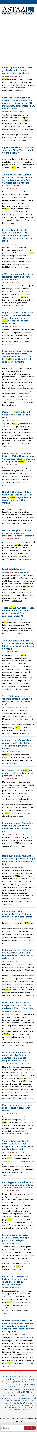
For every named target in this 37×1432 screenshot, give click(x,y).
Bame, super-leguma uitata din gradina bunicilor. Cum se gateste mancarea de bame (17, 70)
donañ (17, 1398)
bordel (24, 1398)
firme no (10, 1409)
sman (3, 1398)
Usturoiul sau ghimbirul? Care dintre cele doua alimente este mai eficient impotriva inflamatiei (18, 533)
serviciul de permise (11, 1382)
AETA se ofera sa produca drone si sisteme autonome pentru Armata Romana (18, 277)
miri (3, 1384)
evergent (14, 1376)
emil (18, 1392)
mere (32, 1382)
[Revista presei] (18, 14)
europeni (30, 1407)
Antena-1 (20, 420)
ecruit (21, 1376)
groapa (25, 1384)
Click (19, 326)
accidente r (6, 1405)
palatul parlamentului (13, 1400)
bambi (13, 1403)
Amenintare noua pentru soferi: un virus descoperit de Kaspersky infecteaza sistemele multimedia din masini (18, 644)
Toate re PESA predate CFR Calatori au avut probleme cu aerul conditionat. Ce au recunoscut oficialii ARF (18, 611)
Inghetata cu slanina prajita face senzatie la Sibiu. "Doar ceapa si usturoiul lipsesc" (18, 150)
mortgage (16, 1405)
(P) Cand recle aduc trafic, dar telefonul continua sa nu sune (17, 415)
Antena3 (20, 464)
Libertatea (21, 111)
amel (6, 1376)
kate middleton (9, 1407)
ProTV (19, 76)
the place (30, 1379)
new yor (10, 1398)
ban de (33, 1405)
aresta (29, 1376)
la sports (32, 1403)
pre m (22, 1379)
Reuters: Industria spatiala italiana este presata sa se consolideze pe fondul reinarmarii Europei (15, 1280)
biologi (10, 1384)
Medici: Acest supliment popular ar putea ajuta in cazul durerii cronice (18, 1108)
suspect (22, 1402)
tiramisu (20, 1387)
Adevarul (20, 244)
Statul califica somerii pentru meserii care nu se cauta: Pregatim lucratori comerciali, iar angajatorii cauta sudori (18, 1145)
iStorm (21, 1419)
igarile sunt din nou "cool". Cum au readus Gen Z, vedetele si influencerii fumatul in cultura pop (17, 827)
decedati (25, 1382)
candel (8, 1392)
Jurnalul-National (22, 156)
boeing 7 (21, 1407)
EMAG (18, 1372)
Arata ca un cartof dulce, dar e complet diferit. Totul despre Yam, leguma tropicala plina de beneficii (17, 744)
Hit (19, 365)
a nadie (18, 1384)
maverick (32, 1398)
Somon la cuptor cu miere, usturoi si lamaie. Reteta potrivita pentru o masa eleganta (18, 1238)
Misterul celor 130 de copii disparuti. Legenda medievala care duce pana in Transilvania (17, 914)
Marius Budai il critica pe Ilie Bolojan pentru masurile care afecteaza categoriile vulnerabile (18, 1005)
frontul (14, 1379)
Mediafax (20, 867)
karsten (33, 1389)
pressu (25, 1395)
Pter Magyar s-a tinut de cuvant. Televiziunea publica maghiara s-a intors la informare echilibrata (18, 1185)
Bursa (19, 282)
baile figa (26, 1409)
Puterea (20, 652)
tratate (6, 1379)
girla (12, 1389)
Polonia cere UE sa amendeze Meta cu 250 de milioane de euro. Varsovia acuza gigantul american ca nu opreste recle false (18, 457)
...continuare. (18, 90)
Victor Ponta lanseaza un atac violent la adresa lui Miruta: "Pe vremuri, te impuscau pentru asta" (17, 700)
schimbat (19, 1389)
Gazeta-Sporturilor (23, 572)
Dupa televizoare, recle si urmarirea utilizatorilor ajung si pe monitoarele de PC (17, 773)
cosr (12, 1386)
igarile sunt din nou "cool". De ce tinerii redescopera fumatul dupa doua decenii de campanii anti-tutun (18, 859)
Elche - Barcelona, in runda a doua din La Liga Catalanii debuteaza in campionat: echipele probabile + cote (16, 1056)
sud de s (17, 1409)
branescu (25, 1405)
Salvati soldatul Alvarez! (13, 568)
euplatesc (17, 1395)
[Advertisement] (18, 38)
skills (26, 1389)
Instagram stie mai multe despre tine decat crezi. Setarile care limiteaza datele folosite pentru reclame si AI (18, 954)
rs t (13, 1392)
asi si (31, 1395)
